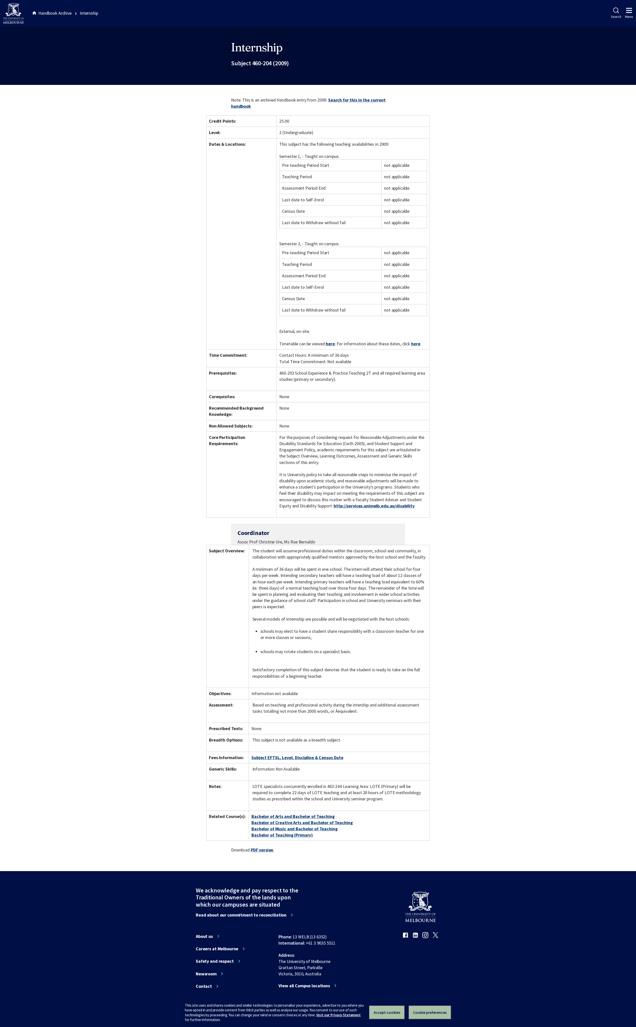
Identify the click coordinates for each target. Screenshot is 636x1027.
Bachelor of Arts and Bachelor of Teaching (292, 816)
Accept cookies (387, 1012)
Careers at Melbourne (217, 949)
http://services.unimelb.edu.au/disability (374, 506)
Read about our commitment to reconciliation (241, 915)
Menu (629, 16)
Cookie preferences (430, 1012)
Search (616, 16)
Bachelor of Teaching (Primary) (282, 835)
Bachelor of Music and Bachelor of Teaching (294, 829)
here (330, 344)
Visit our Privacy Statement (338, 1015)
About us (204, 936)
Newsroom (206, 974)
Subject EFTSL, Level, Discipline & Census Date (297, 757)
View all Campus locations (304, 986)
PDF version (262, 850)
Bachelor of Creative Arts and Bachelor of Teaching (302, 822)
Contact (204, 986)
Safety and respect (215, 961)
